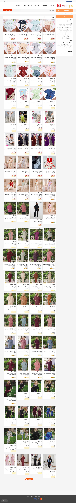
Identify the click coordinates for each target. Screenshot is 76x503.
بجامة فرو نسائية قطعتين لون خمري (36, 330)
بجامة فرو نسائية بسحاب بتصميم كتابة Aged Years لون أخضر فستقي (49, 244)
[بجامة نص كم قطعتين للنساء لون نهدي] (49, 185)
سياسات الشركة (28, 5)
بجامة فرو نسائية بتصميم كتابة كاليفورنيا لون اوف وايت (49, 287)
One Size (70, 42)
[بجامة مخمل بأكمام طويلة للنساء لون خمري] (10, 388)
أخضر (67, 25)
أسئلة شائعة (18, 5)
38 (70, 53)
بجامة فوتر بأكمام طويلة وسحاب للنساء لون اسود (50, 473)
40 (67, 53)
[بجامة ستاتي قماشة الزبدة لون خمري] (36, 139)
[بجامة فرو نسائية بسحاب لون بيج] (23, 234)
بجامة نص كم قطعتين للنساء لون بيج (10, 172)
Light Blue (60, 36)
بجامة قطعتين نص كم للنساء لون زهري (49, 81)
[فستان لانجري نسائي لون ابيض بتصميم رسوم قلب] (49, 162)
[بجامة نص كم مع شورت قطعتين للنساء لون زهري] (49, 208)
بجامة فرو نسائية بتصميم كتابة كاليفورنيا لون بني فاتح (36, 287)
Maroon (63, 33)
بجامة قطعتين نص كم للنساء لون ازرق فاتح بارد (35, 35)
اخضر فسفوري (66, 29)
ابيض (70, 27)
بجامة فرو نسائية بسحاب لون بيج (23, 244)
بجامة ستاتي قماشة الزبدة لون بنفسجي (49, 149)
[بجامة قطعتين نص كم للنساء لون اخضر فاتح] (36, 71)
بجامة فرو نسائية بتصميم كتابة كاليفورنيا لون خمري (9, 265)
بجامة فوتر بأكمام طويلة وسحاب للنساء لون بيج (24, 443)
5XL (58, 44)
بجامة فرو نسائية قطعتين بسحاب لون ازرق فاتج (37, 374)
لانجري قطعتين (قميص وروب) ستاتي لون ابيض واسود (10, 149)
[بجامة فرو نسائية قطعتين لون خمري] (36, 321)
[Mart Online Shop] (64, 5)
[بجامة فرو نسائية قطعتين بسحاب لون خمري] (36, 299)
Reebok (65, 21)
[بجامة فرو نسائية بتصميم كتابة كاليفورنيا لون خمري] (9, 255)
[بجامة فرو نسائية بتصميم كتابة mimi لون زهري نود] (49, 255)
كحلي (59, 27)
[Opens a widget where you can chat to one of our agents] (4, 500)
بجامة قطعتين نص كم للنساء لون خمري (23, 81)
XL (70, 44)
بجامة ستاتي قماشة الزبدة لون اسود (23, 149)
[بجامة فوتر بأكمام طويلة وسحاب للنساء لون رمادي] (10, 436)
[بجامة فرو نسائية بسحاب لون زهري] (10, 234)
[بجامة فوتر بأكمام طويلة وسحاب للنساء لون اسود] (49, 462)
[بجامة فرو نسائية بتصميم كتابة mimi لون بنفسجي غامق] (35, 255)
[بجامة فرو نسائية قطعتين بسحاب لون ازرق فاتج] (36, 364)
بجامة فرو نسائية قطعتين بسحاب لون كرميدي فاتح (24, 308)
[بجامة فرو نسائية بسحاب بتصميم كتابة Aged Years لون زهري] (23, 208)
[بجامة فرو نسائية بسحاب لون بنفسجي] (36, 234)
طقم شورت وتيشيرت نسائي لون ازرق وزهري (23, 103)
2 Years (70, 48)
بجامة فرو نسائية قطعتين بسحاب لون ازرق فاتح (24, 374)
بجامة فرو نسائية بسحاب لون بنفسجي (36, 244)
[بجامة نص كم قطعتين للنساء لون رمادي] (23, 162)
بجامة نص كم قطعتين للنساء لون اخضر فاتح (36, 195)
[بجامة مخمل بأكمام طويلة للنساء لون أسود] (23, 386)
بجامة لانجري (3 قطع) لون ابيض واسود (37, 172)
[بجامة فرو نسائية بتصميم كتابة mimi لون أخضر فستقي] (22, 255)
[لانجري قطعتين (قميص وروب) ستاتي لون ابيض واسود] (10, 139)
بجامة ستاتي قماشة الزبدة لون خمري (36, 149)
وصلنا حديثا (36, 5)
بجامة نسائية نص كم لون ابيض (11, 126)
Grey (67, 27)
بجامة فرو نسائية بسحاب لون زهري (10, 244)
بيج (70, 31)
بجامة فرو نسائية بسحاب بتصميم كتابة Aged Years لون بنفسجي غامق (10, 218)
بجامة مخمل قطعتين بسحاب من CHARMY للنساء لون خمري (23, 469)
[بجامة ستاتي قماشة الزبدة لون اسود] (23, 139)
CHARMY (70, 21)
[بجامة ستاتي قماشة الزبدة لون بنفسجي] (49, 139)
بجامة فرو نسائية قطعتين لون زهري (49, 330)
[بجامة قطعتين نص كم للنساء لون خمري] (23, 71)
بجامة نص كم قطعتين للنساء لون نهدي (49, 195)
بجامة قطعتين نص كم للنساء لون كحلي (49, 103)
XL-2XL (61, 46)
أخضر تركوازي (69, 38)
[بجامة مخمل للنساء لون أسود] (36, 386)
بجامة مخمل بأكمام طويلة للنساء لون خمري (11, 400)
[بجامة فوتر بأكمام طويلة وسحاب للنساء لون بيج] (23, 434)
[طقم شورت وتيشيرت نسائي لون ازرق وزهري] (23, 94)
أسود (60, 25)
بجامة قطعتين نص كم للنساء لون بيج (48, 35)
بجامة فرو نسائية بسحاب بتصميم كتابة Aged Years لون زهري (23, 218)
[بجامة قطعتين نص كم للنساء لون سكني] (49, 48)
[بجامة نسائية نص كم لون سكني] (49, 117)
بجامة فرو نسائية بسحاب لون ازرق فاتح (49, 352)
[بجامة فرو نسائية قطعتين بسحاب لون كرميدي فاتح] (23, 299)
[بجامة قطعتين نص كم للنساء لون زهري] (49, 71)
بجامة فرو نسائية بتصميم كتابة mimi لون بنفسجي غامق (35, 265)
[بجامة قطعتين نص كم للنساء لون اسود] (22, 25)
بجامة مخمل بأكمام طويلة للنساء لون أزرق (50, 421)
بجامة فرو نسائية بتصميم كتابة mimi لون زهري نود (48, 265)
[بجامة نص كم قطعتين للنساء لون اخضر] (23, 185)
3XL (64, 44)
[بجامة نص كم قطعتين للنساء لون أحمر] (10, 185)
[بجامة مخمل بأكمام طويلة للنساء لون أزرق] (49, 412)
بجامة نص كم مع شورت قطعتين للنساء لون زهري (50, 218)
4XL (61, 44)
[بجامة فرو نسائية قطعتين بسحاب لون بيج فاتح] (10, 299)
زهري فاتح (69, 36)
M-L (64, 46)
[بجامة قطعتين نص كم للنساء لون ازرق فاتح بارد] (35, 25)
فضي (67, 33)
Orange (67, 31)
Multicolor (59, 38)
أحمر (70, 25)
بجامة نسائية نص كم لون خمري (11, 103)
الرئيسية (52, 5)
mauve (64, 38)
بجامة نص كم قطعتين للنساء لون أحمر (10, 195)
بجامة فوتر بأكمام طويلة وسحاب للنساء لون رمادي (11, 447)
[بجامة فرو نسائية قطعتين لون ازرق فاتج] (23, 321)
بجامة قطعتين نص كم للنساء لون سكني (49, 58)
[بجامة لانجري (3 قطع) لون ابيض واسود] (36, 162)
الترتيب (53, 17)
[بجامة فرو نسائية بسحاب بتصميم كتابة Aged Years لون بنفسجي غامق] (10, 208)
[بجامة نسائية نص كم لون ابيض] (10, 117)
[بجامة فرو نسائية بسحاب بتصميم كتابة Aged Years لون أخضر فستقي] (49, 234)
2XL (67, 44)
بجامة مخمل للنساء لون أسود (36, 395)
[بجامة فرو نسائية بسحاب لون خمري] (10, 277)
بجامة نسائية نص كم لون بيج (36, 125)
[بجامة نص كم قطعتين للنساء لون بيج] (10, 162)
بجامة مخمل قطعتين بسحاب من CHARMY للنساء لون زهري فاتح (10, 469)
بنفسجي (63, 27)
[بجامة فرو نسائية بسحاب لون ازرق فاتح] (49, 342)
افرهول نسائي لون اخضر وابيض (24, 126)
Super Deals (44, 5)
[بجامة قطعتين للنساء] (49, 386)
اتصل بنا (4, 1)
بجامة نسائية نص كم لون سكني (50, 126)
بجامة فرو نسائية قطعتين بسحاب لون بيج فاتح (11, 308)
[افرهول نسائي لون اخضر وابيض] (23, 117)
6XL (70, 46)
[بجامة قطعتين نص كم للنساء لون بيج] (49, 25)
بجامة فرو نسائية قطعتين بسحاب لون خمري (37, 308)
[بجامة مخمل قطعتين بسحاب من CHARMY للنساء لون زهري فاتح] (10, 460)
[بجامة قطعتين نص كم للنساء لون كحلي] (49, 94)
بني (70, 29)
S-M (67, 46)
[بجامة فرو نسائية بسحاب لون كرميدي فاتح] (49, 299)
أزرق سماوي (62, 31)
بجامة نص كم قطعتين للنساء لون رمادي (23, 172)
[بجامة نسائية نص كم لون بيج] (36, 117)
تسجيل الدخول (68, 1)
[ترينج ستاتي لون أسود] (36, 210)
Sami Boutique (60, 21)
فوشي (59, 33)
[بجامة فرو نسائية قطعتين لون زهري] (49, 321)
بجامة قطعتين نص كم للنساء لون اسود (22, 35)
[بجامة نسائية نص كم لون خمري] (10, 94)
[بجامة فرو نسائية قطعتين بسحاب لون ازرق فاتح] (23, 364)
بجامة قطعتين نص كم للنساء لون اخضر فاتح (36, 81)
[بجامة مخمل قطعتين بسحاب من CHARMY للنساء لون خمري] (23, 460)
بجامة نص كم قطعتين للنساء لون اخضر (23, 195)
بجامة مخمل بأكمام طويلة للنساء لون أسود (24, 395)
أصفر (70, 33)
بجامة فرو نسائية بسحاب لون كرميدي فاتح (49, 308)
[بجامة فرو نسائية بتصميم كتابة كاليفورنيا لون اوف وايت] (49, 277)
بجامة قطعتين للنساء (51, 395)
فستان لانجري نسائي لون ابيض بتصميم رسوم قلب (50, 172)
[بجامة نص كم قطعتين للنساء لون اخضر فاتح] (36, 185)
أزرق (64, 25)
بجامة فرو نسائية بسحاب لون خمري (10, 287)
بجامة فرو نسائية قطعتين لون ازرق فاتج (23, 330)
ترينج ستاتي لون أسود (38, 221)
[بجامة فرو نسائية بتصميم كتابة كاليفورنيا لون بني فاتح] (36, 277)
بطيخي (65, 36)
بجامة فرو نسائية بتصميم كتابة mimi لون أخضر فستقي (22, 265)
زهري (61, 29)
